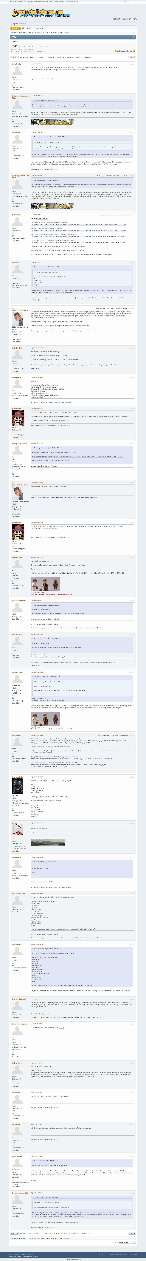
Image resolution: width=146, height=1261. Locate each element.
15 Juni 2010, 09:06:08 (37, 735)
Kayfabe (17, 377)
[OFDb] (13, 810)
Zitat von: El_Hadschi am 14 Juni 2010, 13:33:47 (47, 676)
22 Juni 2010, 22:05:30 (37, 777)
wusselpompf (19, 600)
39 (37, 58)
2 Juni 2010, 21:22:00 (36, 132)
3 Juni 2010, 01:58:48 (36, 175)
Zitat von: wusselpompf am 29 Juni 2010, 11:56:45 (47, 949)
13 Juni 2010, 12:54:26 (37, 408)
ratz (15, 823)
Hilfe (106, 1254)
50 (63, 58)
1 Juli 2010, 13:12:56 (36, 999)
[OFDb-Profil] (13, 474)
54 (72, 58)
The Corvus (18, 1063)
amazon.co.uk (41, 882)
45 (51, 58)
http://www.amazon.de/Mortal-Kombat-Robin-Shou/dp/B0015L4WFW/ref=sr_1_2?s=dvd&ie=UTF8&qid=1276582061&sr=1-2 (72, 759)
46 (53, 58)
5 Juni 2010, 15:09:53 (36, 262)
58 (81, 58)
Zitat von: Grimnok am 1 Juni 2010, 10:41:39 (47, 272)
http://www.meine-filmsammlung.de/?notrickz (44, 79)
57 (79, 58)
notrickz (17, 64)
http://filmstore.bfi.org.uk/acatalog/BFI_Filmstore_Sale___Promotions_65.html (57, 322)
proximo (17, 409)
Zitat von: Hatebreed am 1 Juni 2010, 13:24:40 (46, 267)
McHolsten (18, 1156)
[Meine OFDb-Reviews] (13, 121)
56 (77, 58)
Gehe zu (115, 1242)
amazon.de (34, 381)
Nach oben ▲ (133, 1254)
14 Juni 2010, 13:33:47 (37, 634)
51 (65, 58)
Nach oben (14, 1233)
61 (88, 58)
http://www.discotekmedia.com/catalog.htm (45, 70)
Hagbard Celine (20, 443)
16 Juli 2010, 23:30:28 (36, 1124)
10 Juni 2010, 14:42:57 (37, 348)
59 (83, 58)
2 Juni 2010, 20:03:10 (36, 96)
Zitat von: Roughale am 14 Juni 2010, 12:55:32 (46, 605)
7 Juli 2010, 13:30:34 (36, 1024)
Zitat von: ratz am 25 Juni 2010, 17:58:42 (45, 862)
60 (86, 58)
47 (55, 58)
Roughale (18, 557)
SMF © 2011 (20, 1254)
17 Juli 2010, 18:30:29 (36, 1193)
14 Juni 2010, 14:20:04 (37, 672)
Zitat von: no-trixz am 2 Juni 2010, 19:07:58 (46, 100)
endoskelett (19, 777)
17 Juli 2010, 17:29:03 (36, 1156)
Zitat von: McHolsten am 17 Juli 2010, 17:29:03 (46, 1197)
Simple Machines (28, 1254)
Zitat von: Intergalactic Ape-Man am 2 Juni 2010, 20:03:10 (50, 137)
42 (44, 58)
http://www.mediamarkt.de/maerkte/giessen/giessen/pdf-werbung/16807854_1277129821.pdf (63, 929)
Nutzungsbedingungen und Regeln (118, 1254)
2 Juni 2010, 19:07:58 (36, 64)
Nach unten (15, 57)
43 (46, 58)
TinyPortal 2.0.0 (70, 1259)
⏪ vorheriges (120, 51)
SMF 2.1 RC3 (12, 1254)
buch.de (61, 1027)
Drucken (132, 57)
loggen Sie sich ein (55, 2)
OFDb (16, 41)
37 (33, 58)
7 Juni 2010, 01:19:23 (36, 308)
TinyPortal (100, 1254)
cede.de (70, 1128)
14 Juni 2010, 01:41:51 (37, 482)
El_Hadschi (18, 348)
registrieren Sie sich (71, 2)
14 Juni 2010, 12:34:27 (37, 522)
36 (31, 58)
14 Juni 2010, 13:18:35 (37, 600)
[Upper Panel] (134, 32)
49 (61, 58)
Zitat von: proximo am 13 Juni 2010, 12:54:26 (46, 448)
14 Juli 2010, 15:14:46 (36, 1092)
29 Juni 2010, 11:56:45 (37, 893)
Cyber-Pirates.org (42, 218)
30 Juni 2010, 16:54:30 (37, 944)
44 (49, 58)
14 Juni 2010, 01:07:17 (37, 443)
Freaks (33, 829)
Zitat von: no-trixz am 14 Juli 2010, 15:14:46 (46, 1161)
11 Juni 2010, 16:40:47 (37, 377)
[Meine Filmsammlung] (13, 236)
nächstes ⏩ (130, 51)
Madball (17, 215)
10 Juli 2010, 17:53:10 (36, 1063)
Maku (16, 262)
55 (74, 58)
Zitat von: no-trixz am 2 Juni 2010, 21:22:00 (46, 180)
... (29, 58)
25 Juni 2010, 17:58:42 (37, 823)
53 (70, 58)
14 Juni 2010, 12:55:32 (37, 557)
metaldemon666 (21, 1193)
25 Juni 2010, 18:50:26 (37, 857)
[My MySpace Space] (13, 583)
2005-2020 (78, 1259)
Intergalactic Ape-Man (20, 97)
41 (42, 58)
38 (35, 58)
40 (40, 58)
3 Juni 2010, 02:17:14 (36, 215)
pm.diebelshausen (20, 310)
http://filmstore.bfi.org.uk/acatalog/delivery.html (73, 326)
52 (68, 58)
